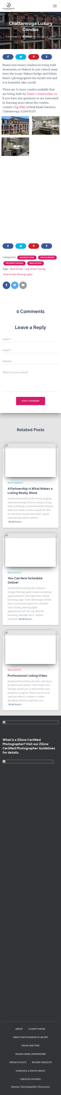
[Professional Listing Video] (30, 647)
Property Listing (14, 263)
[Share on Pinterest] (33, 57)
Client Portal (37, 1029)
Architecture (27, 257)
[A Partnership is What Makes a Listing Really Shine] (30, 460)
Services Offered (30, 1079)
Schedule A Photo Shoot (30, 1071)
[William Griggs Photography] (10, 6)
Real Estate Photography (18, 274)
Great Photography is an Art (30, 1037)
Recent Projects (42, 1062)
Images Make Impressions (30, 1054)
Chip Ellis (19, 107)
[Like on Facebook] (46, 57)
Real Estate (36, 263)
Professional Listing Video (27, 675)
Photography (47, 257)
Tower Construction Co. (42, 94)
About (19, 1029)
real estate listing (35, 268)
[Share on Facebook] (8, 57)
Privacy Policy (17, 1062)
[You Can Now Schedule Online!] (30, 549)
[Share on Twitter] (20, 57)
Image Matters (30, 1045)
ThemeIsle (43, 1086)
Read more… (15, 521)
